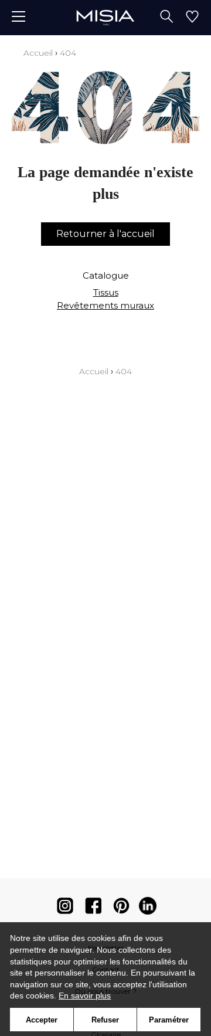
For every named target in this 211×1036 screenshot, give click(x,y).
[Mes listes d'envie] (192, 17)
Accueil (38, 53)
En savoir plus (85, 995)
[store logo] (105, 17)
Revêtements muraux (105, 305)
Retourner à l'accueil (105, 233)
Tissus (105, 292)
